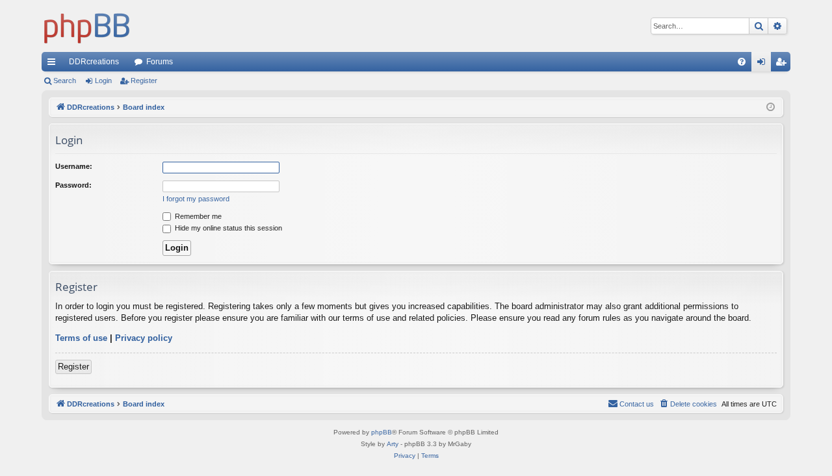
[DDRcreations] (87, 26)
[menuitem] (741, 61)
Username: (73, 166)
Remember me (197, 216)
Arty (392, 443)
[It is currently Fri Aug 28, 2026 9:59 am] (770, 107)
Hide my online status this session (227, 228)
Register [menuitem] (783, 64)
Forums (159, 61)
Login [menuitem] (764, 64)
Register (144, 80)
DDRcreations (94, 61)
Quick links (54, 64)
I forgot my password (195, 199)
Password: (73, 185)
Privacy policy (143, 338)
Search (64, 80)
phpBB (381, 432)
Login (103, 80)
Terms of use (81, 338)
